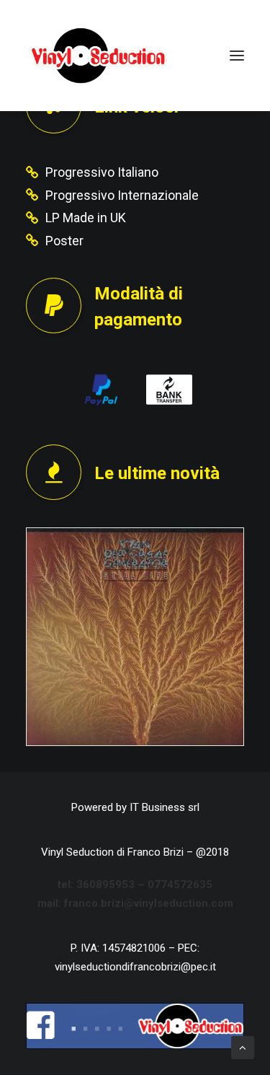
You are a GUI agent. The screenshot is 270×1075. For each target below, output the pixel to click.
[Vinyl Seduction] (98, 55)
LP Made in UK (85, 217)
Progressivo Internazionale (122, 195)
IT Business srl (164, 807)
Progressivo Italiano (101, 172)
